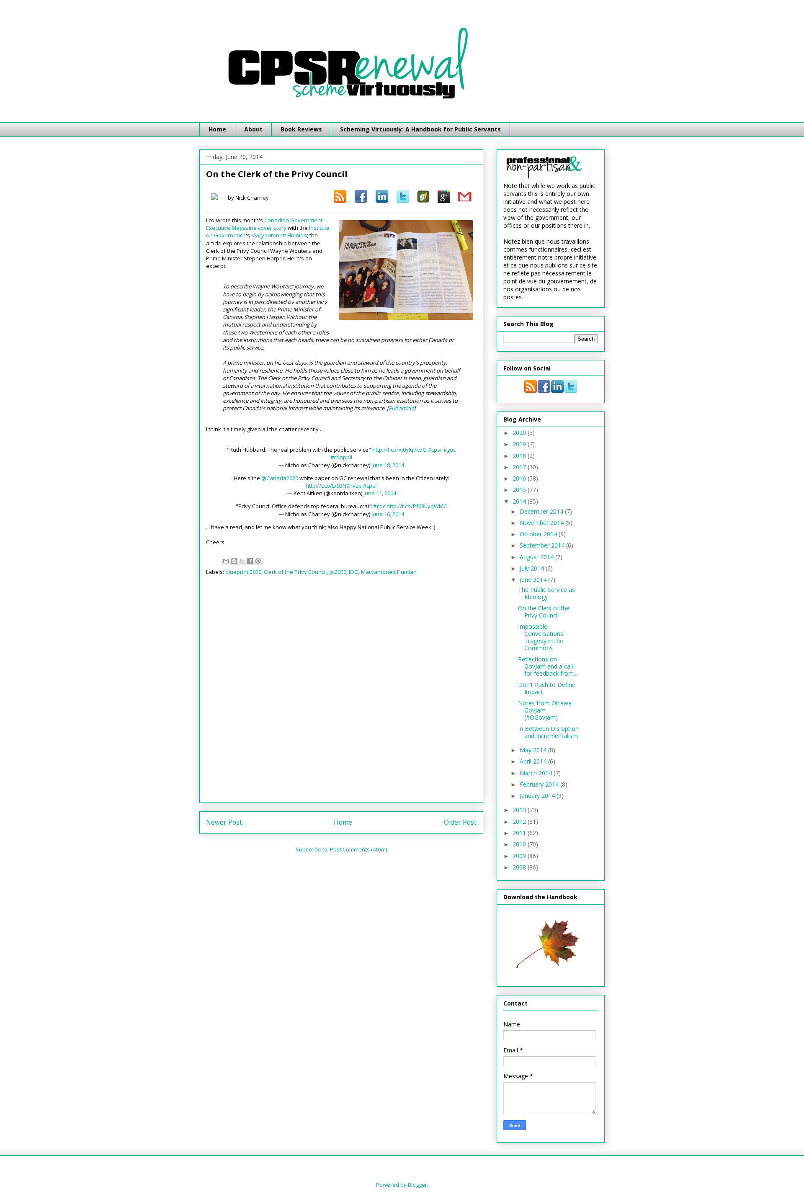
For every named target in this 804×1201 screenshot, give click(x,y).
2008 (520, 867)
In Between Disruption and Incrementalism (548, 732)
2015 (520, 490)
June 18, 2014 (387, 465)
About (253, 129)
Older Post (460, 822)
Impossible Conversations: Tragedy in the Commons (541, 636)
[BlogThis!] (234, 561)
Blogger (417, 1184)
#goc (449, 449)
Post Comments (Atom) (358, 849)
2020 (520, 433)
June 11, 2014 (379, 493)
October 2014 (539, 534)
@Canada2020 (279, 478)
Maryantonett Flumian (279, 235)
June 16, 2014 (387, 514)
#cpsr (435, 449)
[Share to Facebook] (250, 561)
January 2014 (538, 796)
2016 (520, 478)
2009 (520, 856)
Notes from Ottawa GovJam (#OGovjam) (545, 710)
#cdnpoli (341, 457)
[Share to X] (242, 561)
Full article (401, 408)
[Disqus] (341, 692)
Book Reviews (301, 129)
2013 (520, 810)
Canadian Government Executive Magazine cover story (264, 223)
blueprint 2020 (243, 572)
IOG (353, 572)
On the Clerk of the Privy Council (544, 611)
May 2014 (534, 750)
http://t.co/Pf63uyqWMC (417, 506)
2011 (520, 833)
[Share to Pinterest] (258, 561)
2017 (520, 467)
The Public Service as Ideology (546, 593)
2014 (520, 501)
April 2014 (534, 761)
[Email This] (226, 561)
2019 (520, 444)
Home (217, 129)
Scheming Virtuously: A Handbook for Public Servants (420, 129)
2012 (520, 822)
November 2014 (542, 523)
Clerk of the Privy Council (295, 572)
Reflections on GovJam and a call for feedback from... (547, 666)
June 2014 (534, 580)
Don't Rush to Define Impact (546, 688)
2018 (520, 456)
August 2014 (537, 557)
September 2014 (543, 545)
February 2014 (540, 784)
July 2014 (533, 568)
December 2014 (542, 511)
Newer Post (224, 822)
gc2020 (337, 572)
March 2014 (537, 773)
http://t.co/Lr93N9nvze (334, 485)
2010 (520, 844)
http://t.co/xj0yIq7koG (399, 449)
